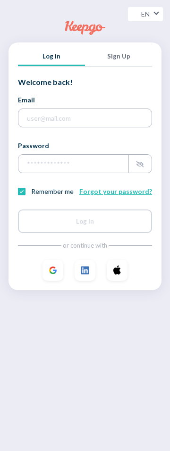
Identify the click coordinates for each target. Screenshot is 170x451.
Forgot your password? (115, 191)
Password (33, 146)
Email (26, 100)
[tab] (51, 59)
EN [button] (145, 14)
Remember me (52, 191)
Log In (85, 221)
